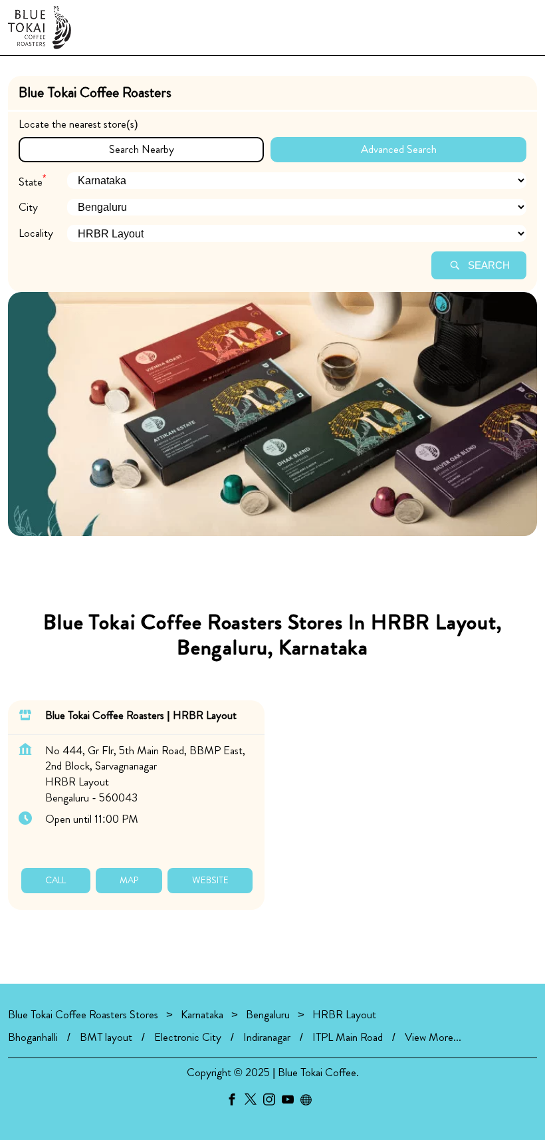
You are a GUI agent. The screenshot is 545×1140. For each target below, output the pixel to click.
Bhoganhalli (33, 1037)
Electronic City (187, 1037)
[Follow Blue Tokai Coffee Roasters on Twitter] (254, 1102)
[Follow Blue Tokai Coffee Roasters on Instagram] (272, 1102)
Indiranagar (266, 1037)
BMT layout (106, 1037)
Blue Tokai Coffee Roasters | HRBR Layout (141, 714)
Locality (36, 233)
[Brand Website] (309, 1102)
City (28, 207)
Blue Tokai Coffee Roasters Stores (84, 1014)
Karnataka (202, 1014)
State (32, 180)
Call (55, 880)
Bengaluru (268, 1014)
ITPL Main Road (347, 1037)
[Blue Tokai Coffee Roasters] (39, 27)
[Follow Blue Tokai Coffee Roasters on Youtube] (291, 1102)
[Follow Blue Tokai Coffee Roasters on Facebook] (235, 1102)
